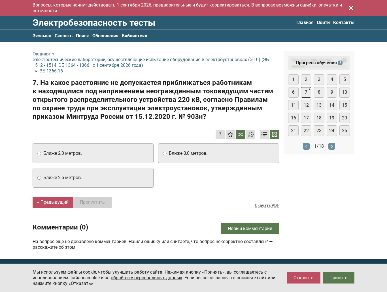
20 (344, 118)
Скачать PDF (267, 205)
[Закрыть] (351, 8)
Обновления (105, 35)
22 (306, 130)
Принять (338, 277)
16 (293, 118)
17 (306, 118)
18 (319, 118)
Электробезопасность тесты (94, 22)
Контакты (343, 22)
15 (344, 105)
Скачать (64, 35)
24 (331, 130)
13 (319, 105)
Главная (305, 22)
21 (293, 130)
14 (331, 105)
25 (344, 130)
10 (344, 92)
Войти (323, 22)
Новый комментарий (250, 228)
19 (331, 118)
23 (319, 130)
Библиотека (134, 35)
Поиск (82, 35)
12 (306, 105)
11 (293, 105)
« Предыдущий (53, 202)
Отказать (304, 277)
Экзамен (42, 35)
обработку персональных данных (146, 277)
